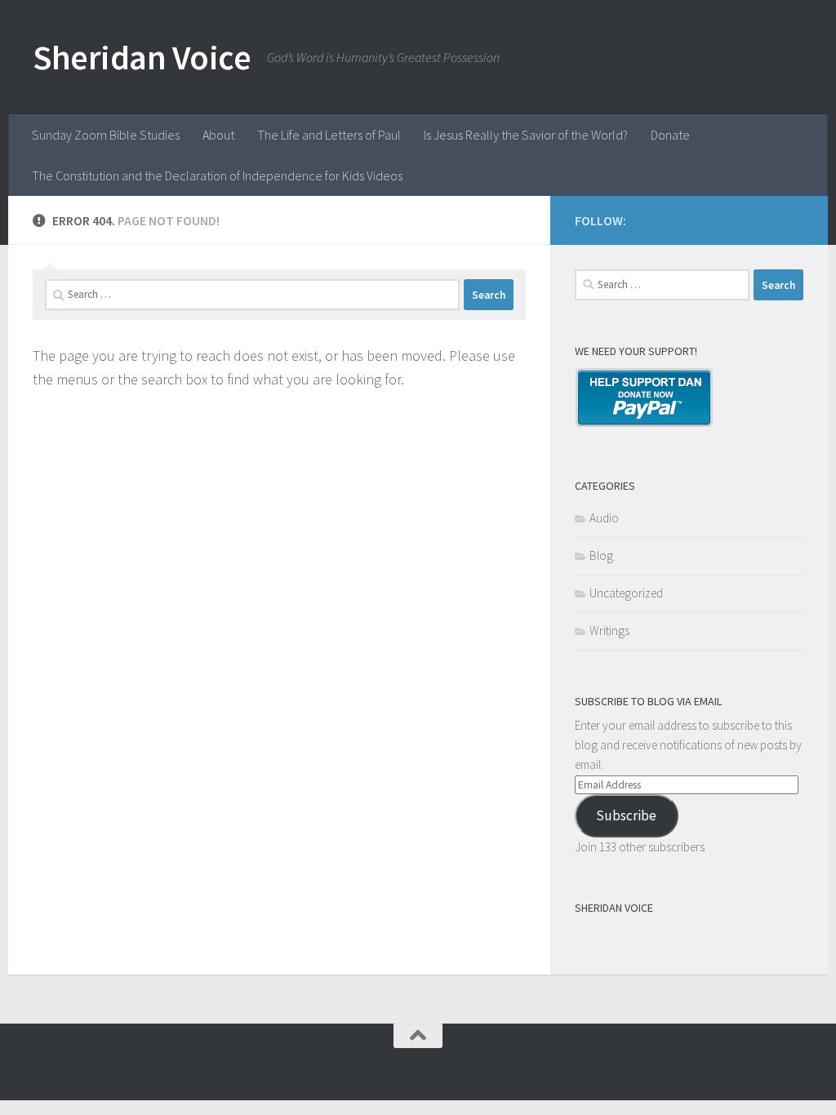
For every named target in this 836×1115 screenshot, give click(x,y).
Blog (601, 555)
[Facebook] (793, 217)
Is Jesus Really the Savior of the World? (526, 135)
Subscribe (626, 815)
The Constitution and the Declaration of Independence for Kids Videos (217, 175)
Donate (670, 135)
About (218, 135)
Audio (604, 518)
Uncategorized (626, 593)
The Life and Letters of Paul (329, 135)
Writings (609, 630)
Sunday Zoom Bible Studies (106, 135)
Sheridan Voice (142, 57)
